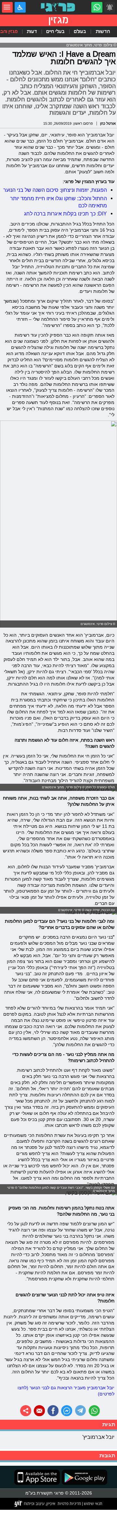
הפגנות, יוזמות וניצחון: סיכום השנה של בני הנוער (55, 190)
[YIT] (35, 1503)
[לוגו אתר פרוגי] (58, 7)
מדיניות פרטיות (69, 1503)
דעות (32, 31)
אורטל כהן (108, 123)
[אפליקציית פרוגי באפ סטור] (37, 1477)
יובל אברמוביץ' (98, 1437)
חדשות (103, 31)
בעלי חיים (55, 31)
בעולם (80, 31)
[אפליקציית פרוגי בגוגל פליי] (83, 1477)
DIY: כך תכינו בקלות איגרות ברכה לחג (65, 213)
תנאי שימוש (92, 1503)
